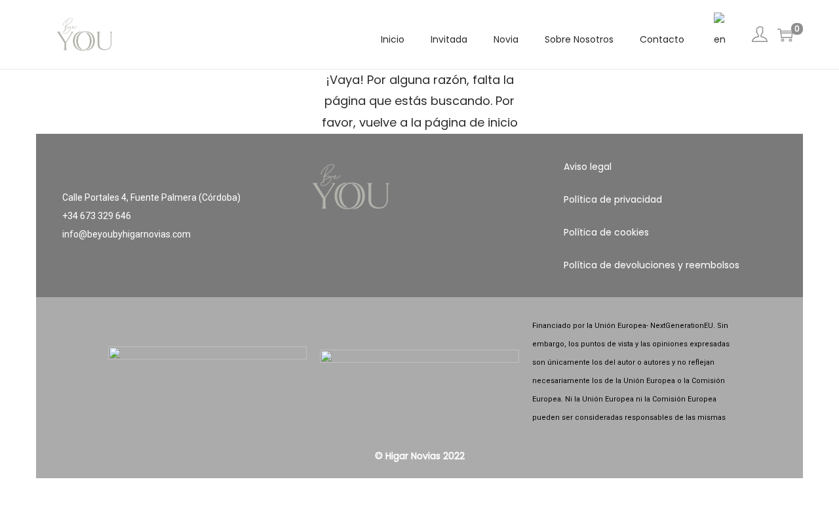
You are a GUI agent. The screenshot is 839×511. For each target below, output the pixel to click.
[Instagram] (419, 268)
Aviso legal (588, 166)
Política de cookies (606, 232)
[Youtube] (458, 268)
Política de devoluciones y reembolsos (651, 265)
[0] (785, 35)
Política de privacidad (613, 199)
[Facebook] (380, 268)
